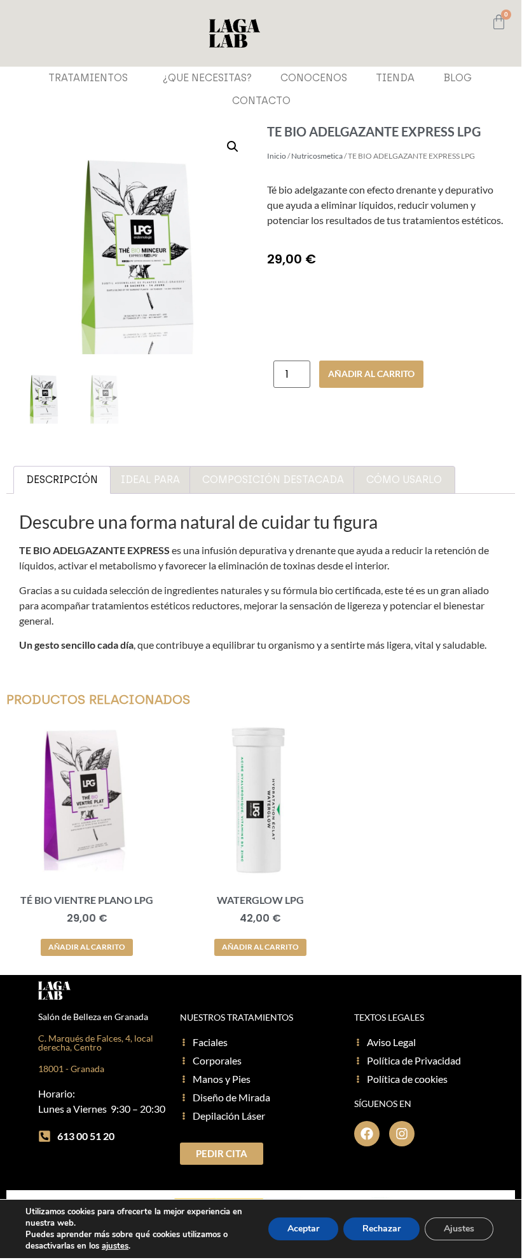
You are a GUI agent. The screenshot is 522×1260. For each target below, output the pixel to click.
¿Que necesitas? (207, 78)
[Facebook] (367, 1133)
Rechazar (381, 1229)
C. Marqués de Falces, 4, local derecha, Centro (95, 1042)
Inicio (276, 156)
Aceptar (303, 1229)
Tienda (395, 78)
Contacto (261, 101)
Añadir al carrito (371, 373)
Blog (457, 78)
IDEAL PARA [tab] (150, 480)
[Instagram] (402, 1133)
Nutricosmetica (317, 156)
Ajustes (459, 1229)
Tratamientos (88, 78)
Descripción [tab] (62, 480)
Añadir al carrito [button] (86, 947)
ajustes (115, 1246)
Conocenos (313, 78)
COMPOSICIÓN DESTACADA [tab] (273, 480)
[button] (232, 146)
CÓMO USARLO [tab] (404, 480)
